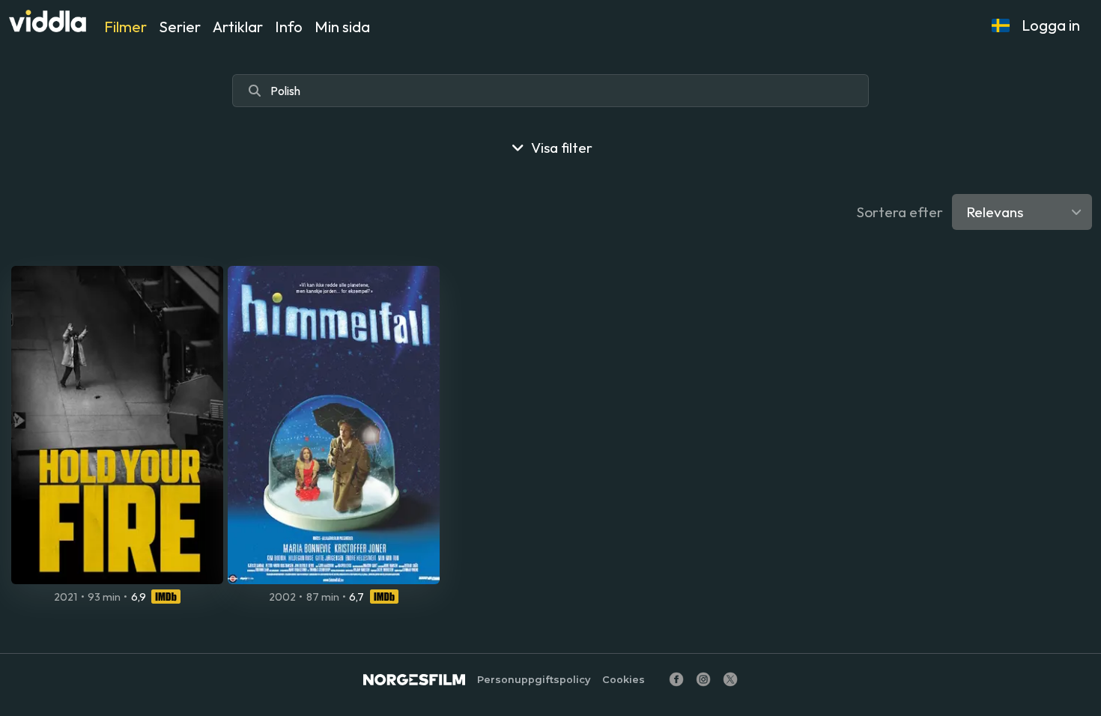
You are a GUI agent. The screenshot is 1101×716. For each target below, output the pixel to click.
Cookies (623, 679)
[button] (1001, 25)
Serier (180, 26)
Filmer (125, 26)
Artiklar (238, 26)
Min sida (342, 26)
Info (289, 26)
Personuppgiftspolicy (533, 679)
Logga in (1051, 25)
